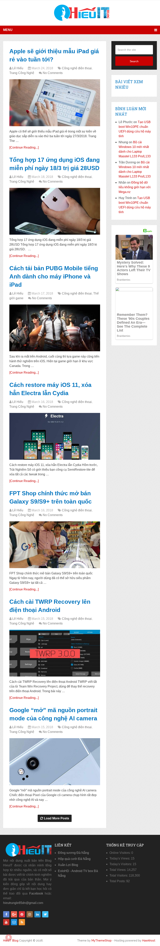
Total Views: (118, 869)
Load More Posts (56, 818)
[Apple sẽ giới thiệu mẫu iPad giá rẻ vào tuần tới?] (54, 102)
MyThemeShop (102, 940)
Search (134, 61)
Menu (7, 30)
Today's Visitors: (121, 864)
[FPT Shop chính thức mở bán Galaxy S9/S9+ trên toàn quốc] (54, 544)
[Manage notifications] (8, 937)
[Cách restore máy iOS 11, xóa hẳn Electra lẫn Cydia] (54, 436)
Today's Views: (120, 858)
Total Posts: (117, 881)
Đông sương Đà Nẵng (73, 852)
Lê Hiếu (17, 68)
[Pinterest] (22, 914)
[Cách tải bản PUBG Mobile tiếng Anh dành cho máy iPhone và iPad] (54, 328)
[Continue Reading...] (24, 147)
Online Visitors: (120, 852)
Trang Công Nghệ (21, 73)
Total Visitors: (119, 875)
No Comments (53, 73)
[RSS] (22, 922)
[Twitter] (45, 914)
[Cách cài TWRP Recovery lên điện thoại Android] (54, 653)
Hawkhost (148, 940)
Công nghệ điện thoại (77, 68)
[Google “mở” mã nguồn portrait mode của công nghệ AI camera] (54, 761)
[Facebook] (6, 914)
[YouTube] (6, 922)
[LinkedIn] (37, 914)
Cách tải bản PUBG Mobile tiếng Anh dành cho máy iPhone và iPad (53, 276)
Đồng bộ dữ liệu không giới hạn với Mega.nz (135, 187)
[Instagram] (30, 914)
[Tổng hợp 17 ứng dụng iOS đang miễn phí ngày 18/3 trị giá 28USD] (54, 211)
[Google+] (14, 914)
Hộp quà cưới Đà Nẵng (74, 858)
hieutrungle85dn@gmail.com (23, 903)
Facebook (36, 893)
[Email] (14, 922)
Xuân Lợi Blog (68, 865)
